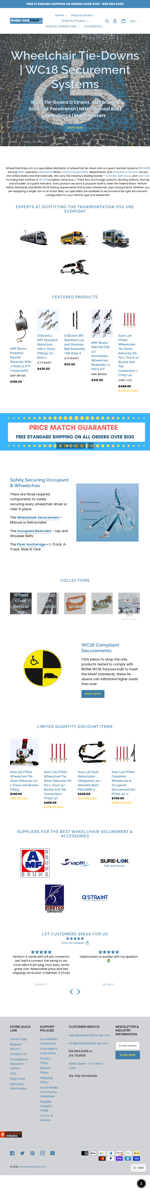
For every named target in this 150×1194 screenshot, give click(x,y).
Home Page (18, 1039)
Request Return (16, 1046)
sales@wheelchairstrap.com (89, 1035)
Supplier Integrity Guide (46, 1105)
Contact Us (18, 1054)
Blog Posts (17, 1079)
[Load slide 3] (74, 446)
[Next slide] (81, 446)
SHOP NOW (75, 127)
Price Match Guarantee (48, 1051)
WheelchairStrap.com (33, 1166)
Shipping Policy (46, 1080)
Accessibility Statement (49, 1041)
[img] (75, 938)
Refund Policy (45, 1070)
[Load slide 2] (71, 446)
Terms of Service (46, 1118)
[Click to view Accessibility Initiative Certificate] (11, 1136)
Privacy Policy (45, 1060)
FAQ (13, 1073)
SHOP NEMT (128, 432)
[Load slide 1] (68, 446)
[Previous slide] (60, 446)
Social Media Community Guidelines (49, 1091)
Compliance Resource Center (19, 1063)
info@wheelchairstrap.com (88, 1043)
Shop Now (93, 693)
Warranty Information (18, 1086)
